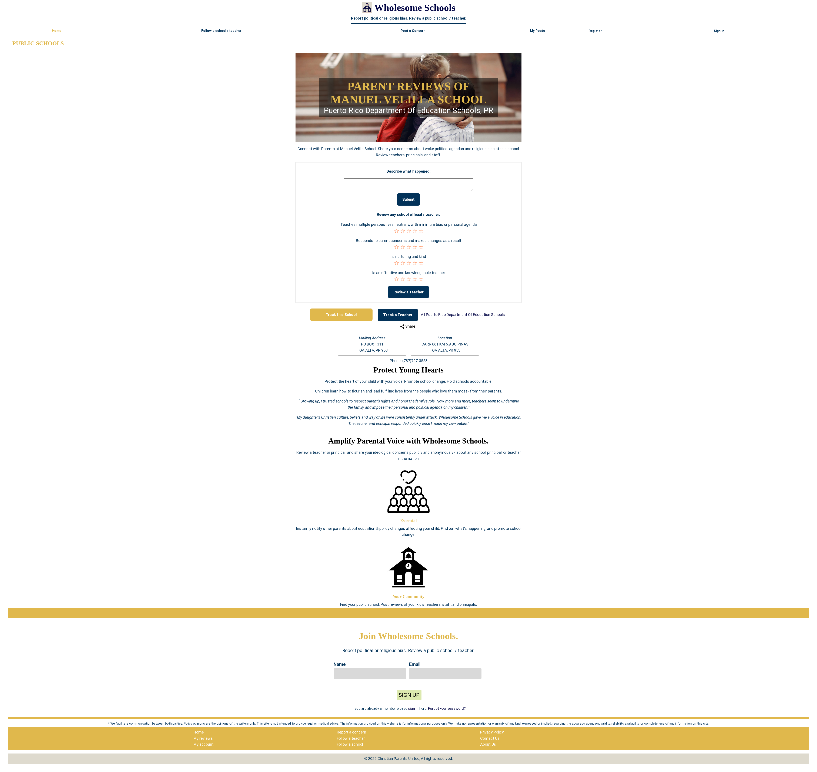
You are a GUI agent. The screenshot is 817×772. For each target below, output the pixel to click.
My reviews (203, 738)
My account (203, 744)
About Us (488, 744)
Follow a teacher (351, 738)
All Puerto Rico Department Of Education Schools (463, 314)
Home (198, 732)
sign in (413, 708)
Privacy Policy (492, 732)
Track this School (341, 314)
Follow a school (350, 744)
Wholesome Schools (415, 7)
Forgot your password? (447, 708)
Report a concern (351, 732)
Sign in (719, 31)
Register (595, 31)
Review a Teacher (408, 292)
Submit (408, 199)
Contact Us (490, 738)
